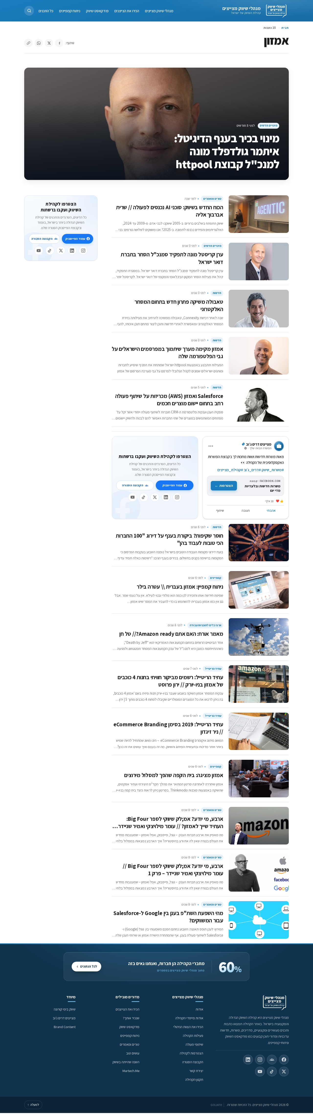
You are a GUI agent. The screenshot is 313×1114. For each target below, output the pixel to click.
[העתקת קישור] (28, 43)
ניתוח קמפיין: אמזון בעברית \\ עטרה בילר (180, 586)
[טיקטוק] (143, 497)
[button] (29, 11)
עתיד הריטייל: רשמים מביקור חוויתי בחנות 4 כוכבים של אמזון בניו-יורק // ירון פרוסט (170, 680)
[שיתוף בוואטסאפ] (38, 43)
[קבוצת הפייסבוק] (272, 1059)
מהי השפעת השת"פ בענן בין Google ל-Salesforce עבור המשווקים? (168, 916)
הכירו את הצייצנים (126, 10)
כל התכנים (46, 10)
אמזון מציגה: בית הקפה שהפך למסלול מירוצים (173, 775)
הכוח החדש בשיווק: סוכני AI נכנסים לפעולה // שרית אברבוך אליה (169, 210)
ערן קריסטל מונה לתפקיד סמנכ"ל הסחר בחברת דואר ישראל (172, 257)
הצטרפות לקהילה (191, 1053)
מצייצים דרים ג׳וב (64, 1018)
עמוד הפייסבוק (172, 485)
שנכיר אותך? (131, 1018)
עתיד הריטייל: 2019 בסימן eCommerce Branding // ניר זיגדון (168, 727)
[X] (154, 497)
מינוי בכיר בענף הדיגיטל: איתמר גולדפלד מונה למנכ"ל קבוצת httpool (226, 151)
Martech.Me (131, 1070)
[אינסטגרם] (177, 497)
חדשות (217, 293)
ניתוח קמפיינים (69, 10)
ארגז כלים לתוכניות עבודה (205, 625)
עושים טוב (132, 1053)
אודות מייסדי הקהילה (189, 1018)
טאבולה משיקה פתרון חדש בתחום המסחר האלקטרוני (178, 305)
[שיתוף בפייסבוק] (59, 43)
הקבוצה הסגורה (132, 485)
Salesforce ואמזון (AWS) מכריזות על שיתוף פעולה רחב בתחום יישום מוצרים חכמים (169, 399)
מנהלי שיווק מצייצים (241, 8)
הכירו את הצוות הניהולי (188, 1026)
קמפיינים (215, 578)
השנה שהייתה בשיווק (125, 1062)
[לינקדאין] (166, 497)
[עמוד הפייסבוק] (284, 1059)
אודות (199, 1009)
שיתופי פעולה (194, 1044)
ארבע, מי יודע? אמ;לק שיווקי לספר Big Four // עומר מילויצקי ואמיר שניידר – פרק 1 (173, 869)
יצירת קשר (196, 1070)
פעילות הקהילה (193, 1035)
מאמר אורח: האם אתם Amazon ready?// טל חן (171, 633)
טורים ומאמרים (212, 198)
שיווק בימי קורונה (65, 1009)
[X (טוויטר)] (284, 1071)
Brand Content (65, 1026)
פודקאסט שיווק (97, 10)
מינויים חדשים (268, 125)
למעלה (33, 1105)
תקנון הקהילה (194, 1079)
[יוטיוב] (132, 497)
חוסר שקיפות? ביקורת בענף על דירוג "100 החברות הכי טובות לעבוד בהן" (169, 539)
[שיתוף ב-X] (49, 43)
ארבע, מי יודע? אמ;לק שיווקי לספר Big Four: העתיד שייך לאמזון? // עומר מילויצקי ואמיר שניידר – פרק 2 (168, 826)
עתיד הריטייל (213, 668)
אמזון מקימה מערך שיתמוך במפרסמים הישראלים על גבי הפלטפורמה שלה (167, 352)
